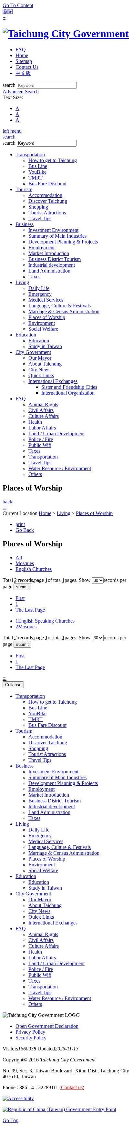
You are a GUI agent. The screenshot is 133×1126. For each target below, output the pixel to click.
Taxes (34, 276)
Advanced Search (21, 91)
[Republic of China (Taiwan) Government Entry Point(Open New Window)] (59, 1109)
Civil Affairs (41, 410)
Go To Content (18, 5)
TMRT (35, 178)
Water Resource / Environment (59, 468)
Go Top (10, 1120)
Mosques (24, 563)
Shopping (38, 207)
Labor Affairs (42, 427)
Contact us (72, 1087)
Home (21, 55)
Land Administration (49, 271)
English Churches (33, 569)
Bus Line (37, 166)
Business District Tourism (54, 259)
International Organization (68, 393)
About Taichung (45, 364)
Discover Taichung (47, 201)
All (18, 557)
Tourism (23, 189)
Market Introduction (48, 253)
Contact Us (26, 67)
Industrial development (51, 265)
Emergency (40, 294)
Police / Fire (40, 439)
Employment (41, 247)
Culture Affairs (43, 416)
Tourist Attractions (47, 212)
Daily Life (38, 288)
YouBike (37, 172)
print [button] (20, 524)
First (20, 598)
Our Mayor (39, 358)
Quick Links (41, 375)
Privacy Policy (30, 1032)
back (7, 501)
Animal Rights (43, 404)
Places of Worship (46, 317)
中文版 (23, 73)
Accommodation (45, 195)
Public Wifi (39, 445)
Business (24, 224)
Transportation (30, 154)
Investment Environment (53, 230)
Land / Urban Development (56, 433)
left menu (12, 131)
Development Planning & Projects (63, 241)
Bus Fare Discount (47, 183)
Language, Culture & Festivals (59, 305)
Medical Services (45, 300)
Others (35, 474)
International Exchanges (52, 381)
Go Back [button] (24, 530)
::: (4, 18)
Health (35, 422)
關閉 (8, 11)
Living (22, 282)
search (9, 85)
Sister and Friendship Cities (69, 387)
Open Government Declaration (46, 1026)
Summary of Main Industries (57, 236)
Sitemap (23, 61)
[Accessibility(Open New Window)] (18, 1098)
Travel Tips (39, 218)
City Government (33, 352)
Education (25, 334)
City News (39, 369)
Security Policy (30, 1037)
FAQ (20, 49)
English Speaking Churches (45, 621)
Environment (41, 323)
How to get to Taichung (52, 160)
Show (85, 580)
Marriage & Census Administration (63, 311)
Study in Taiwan (45, 346)
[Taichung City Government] (66, 33)
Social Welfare (43, 329)
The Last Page (30, 610)
